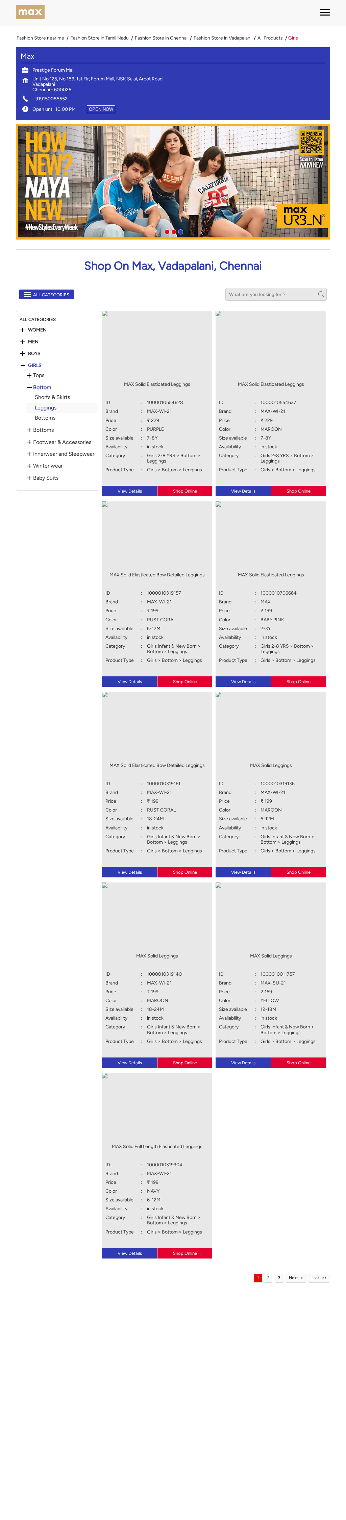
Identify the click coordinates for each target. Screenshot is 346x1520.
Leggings (45, 407)
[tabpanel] (173, 182)
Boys (34, 353)
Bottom (42, 387)
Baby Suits (45, 478)
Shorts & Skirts (52, 397)
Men (33, 342)
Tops (38, 375)
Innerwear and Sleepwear (63, 454)
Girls (35, 365)
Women (37, 330)
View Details (130, 491)
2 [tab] (173, 231)
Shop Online (185, 491)
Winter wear (48, 466)
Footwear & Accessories (62, 442)
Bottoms (45, 418)
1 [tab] (166, 231)
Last (315, 1277)
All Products (270, 38)
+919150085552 (50, 99)
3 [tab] (179, 231)
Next (293, 1277)
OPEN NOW (101, 109)
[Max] (30, 13)
